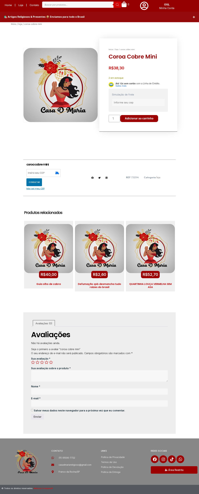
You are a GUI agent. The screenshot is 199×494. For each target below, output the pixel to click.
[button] (99, 17)
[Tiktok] (172, 459)
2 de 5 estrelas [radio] (37, 362)
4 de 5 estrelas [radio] (46, 362)
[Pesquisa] (117, 5)
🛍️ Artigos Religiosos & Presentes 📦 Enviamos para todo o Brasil (44, 16)
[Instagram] (163, 459)
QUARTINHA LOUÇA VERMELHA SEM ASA (150, 285)
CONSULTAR (34, 182)
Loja (20, 5)
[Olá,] (144, 6)
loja (20, 24)
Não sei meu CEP (35, 188)
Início (13, 24)
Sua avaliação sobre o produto (51, 368)
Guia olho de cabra (48, 284)
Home (8, 5)
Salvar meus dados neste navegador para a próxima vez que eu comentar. (79, 410)
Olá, (166, 4)
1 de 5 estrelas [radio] (33, 362)
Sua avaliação (40, 358)
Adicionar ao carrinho (139, 118)
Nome (35, 386)
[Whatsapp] (180, 459)
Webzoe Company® (43, 488)
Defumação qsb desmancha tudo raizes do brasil (99, 285)
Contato (34, 5)
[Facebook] (155, 459)
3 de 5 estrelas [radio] (42, 362)
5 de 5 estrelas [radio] (51, 362)
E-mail (36, 398)
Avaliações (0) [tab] (43, 323)
